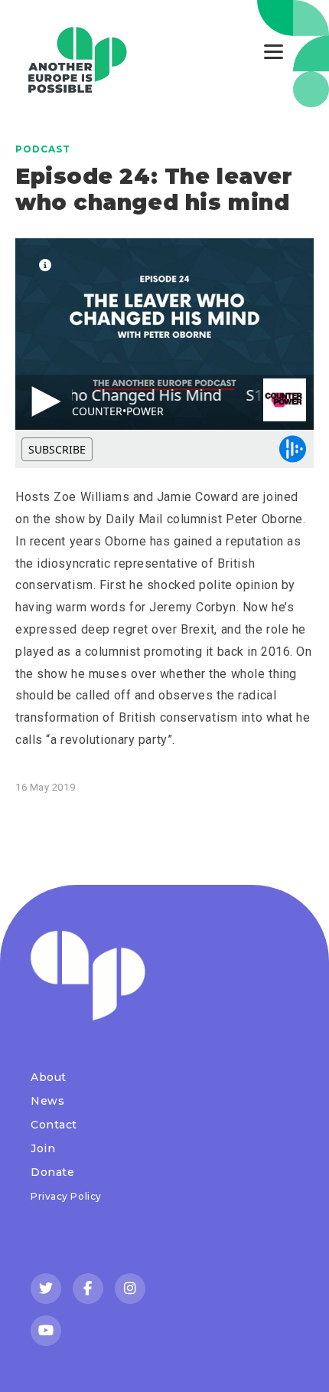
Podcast (42, 149)
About (49, 1077)
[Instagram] (130, 1288)
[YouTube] (46, 1330)
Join (43, 1148)
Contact (54, 1125)
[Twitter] (46, 1288)
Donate (52, 1172)
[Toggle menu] (273, 52)
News (47, 1101)
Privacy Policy (66, 1196)
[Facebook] (88, 1288)
